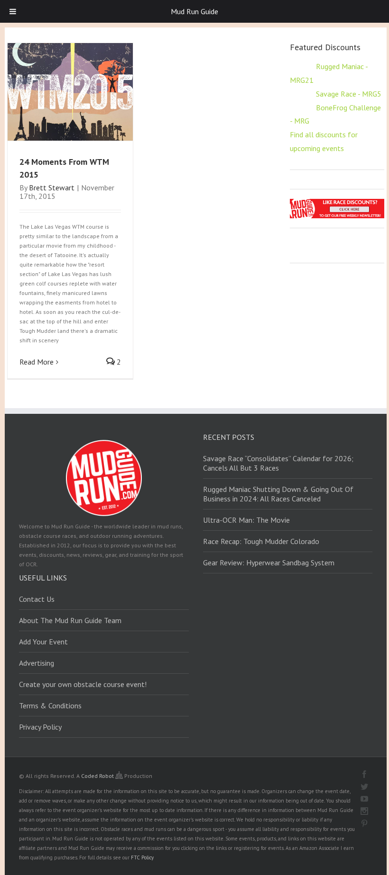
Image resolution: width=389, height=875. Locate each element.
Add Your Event (43, 641)
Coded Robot (98, 775)
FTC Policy (142, 857)
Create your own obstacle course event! (83, 684)
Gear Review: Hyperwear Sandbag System (268, 562)
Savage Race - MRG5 (348, 93)
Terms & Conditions (50, 705)
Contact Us (37, 599)
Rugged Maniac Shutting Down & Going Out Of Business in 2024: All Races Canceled (278, 493)
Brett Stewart (51, 187)
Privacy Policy (40, 727)
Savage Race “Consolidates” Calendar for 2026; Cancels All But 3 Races (278, 463)
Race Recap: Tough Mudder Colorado (261, 541)
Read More (36, 361)
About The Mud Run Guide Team (70, 620)
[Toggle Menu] (13, 11)
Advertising (36, 663)
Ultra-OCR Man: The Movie (246, 520)
